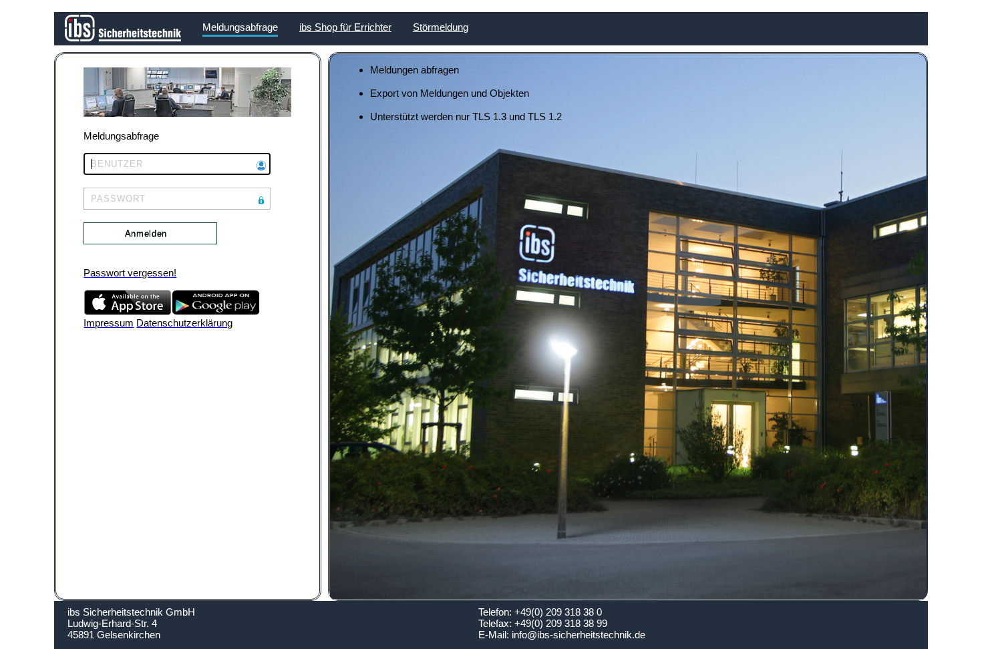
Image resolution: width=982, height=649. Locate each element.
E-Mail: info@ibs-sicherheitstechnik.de (561, 634)
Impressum (109, 323)
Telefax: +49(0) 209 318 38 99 (542, 623)
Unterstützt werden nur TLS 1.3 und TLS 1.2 (466, 116)
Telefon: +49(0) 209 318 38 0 (540, 612)
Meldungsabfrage (240, 27)
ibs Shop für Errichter (345, 27)
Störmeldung (440, 27)
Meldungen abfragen (414, 69)
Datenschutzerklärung (184, 323)
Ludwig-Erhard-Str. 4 (112, 623)
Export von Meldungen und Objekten (449, 93)
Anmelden (146, 233)
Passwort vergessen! (130, 272)
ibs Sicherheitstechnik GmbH (131, 612)
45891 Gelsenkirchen (113, 634)
